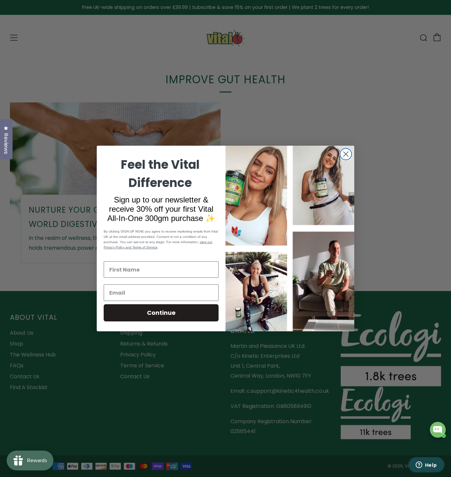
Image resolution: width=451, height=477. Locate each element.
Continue (161, 313)
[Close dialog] (346, 154)
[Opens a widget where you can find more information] (426, 465)
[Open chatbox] (438, 430)
